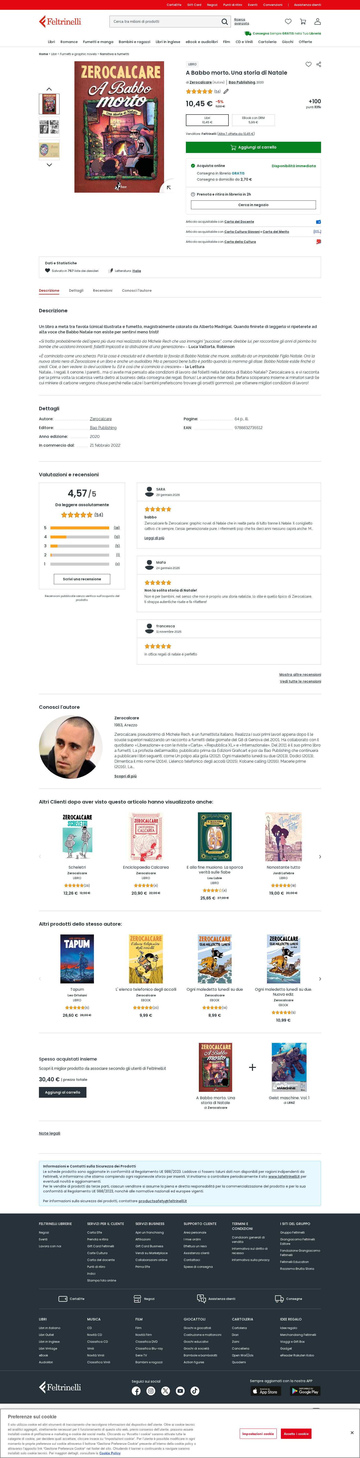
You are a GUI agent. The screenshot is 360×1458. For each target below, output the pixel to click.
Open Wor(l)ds (242, 1355)
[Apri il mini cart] (303, 21)
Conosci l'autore (137, 290)
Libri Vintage (48, 1348)
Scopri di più (125, 776)
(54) (98, 515)
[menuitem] (51, 42)
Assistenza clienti (307, 5)
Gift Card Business (149, 1246)
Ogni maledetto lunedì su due (215, 989)
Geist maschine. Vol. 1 (289, 1098)
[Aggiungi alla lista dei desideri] (309, 64)
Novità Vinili (95, 1355)
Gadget (286, 1348)
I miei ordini (192, 1239)
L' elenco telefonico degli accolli (146, 989)
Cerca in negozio (253, 204)
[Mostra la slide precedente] (49, 89)
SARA (160, 489)
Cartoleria (239, 1328)
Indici (91, 1273)
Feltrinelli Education (294, 1262)
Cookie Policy (109, 1453)
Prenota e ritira (97, 1239)
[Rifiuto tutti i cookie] (352, 1432)
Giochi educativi (196, 1342)
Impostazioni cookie (258, 1433)
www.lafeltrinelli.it (284, 1176)
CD (89, 1328)
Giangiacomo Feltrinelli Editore (297, 1241)
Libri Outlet (46, 1335)
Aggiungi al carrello (256, 147)
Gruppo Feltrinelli (292, 1232)
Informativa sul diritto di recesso (250, 1251)
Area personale (195, 1232)
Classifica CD (97, 1342)
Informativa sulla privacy (251, 1260)
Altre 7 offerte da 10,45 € (236, 134)
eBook (43, 1355)
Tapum (77, 989)
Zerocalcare (201, 82)
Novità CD (94, 1335)
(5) (117, 546)
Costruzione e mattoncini (202, 1335)
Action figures (194, 1362)
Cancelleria (240, 1348)
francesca (165, 626)
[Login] (317, 21)
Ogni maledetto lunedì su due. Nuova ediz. (283, 992)
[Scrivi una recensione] (226, 91)
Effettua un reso (195, 1246)
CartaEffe (174, 5)
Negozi (212, 5)
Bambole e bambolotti (200, 1355)
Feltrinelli (209, 134)
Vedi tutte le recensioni (300, 681)
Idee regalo (288, 1328)
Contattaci (192, 1260)
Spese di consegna (198, 1267)
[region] (180, 1433)
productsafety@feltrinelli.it (163, 1201)
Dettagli (76, 290)
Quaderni (239, 1362)
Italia (136, 271)
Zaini (235, 1342)
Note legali (49, 1133)
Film (138, 1328)
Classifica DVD (146, 1342)
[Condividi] (318, 64)
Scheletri (77, 867)
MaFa (161, 562)
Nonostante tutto (283, 867)
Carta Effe (94, 1232)
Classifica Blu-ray (149, 1348)
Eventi (252, 5)
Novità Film (143, 1335)
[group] (250, 33)
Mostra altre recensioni (300, 674)
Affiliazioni (143, 1239)
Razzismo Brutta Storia (297, 1269)
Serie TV (141, 1355)
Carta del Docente (239, 222)
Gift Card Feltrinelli (100, 1246)
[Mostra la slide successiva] (49, 165)
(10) (117, 537)
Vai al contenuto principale (59, 5)
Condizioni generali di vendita (248, 1239)
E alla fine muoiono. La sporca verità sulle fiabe (215, 870)
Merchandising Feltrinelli (298, 1335)
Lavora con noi (50, 1246)
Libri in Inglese (49, 1342)
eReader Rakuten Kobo (297, 1355)
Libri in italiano (49, 1328)
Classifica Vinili (98, 1362)
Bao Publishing (242, 82)
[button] (225, 22)
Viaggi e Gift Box (292, 1342)
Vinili (90, 1348)
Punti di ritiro (232, 5)
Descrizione (49, 290)
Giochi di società (196, 1348)
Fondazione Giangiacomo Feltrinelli (300, 1252)
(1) (118, 555)
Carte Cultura (97, 1253)
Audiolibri (46, 1362)
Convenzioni (272, 5)
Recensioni (102, 290)
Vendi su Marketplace (151, 1253)
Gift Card (194, 5)
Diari (235, 1335)
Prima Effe (142, 1267)
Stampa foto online (101, 1280)
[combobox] (170, 21)
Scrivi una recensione (82, 579)
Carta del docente (101, 1260)
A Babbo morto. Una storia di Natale (215, 1101)
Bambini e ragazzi (149, 1362)
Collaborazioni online (151, 1260)
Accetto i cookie (296, 1433)
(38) (117, 528)
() (217, 91)
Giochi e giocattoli (197, 1328)
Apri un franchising (149, 1232)
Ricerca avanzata (241, 21)
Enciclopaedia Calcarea (146, 867)
